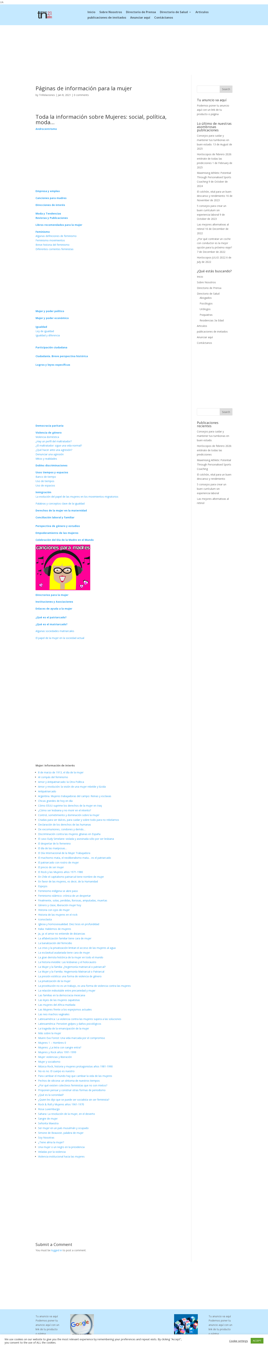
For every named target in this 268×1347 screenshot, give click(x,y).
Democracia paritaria (49, 425)
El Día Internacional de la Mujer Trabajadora (64, 853)
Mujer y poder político (50, 311)
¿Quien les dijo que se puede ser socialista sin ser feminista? (73, 1099)
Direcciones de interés (50, 205)
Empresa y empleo (48, 191)
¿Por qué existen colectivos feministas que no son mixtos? (72, 1085)
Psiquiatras (206, 314)
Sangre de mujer (48, 1118)
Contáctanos (163, 18)
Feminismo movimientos (50, 240)
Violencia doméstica (47, 437)
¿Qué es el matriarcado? (51, 624)
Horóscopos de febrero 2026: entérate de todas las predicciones (214, 158)
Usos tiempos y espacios (52, 472)
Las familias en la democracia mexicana (61, 995)
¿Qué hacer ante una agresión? (54, 450)
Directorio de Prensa (141, 12)
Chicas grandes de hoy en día (55, 801)
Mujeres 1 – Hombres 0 (52, 1042)
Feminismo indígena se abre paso (58, 891)
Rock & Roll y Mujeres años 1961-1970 (61, 1104)
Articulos (202, 12)
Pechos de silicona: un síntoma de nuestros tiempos (69, 1080)
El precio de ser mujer (51, 867)
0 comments (81, 95)
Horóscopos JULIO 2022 (211, 257)
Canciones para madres (51, 198)
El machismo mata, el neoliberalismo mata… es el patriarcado (74, 857)
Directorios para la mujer (52, 595)
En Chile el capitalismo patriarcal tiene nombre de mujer (71, 876)
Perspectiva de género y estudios (58, 526)
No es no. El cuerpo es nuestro (56, 1071)
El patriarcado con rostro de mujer (58, 862)
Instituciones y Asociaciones (54, 601)
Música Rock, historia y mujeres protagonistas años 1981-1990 (75, 1066)
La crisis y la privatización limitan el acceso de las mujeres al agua (77, 948)
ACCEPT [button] (257, 1340)
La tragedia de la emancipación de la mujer (63, 1028)
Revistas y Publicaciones (52, 218)
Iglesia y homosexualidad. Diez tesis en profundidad (68, 924)
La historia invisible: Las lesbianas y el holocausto (67, 962)
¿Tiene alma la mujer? (51, 1142)
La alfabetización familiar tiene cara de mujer (64, 938)
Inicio (91, 12)
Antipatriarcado (47, 791)
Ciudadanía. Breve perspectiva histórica (62, 356)
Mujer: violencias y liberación (55, 1057)
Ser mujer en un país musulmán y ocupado (63, 1128)
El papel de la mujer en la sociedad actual (60, 638)
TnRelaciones (47, 95)
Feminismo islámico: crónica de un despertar (64, 895)
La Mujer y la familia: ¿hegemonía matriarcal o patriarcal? (72, 967)
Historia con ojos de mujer (54, 910)
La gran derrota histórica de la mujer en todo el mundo (70, 957)
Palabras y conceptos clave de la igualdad (60, 503)
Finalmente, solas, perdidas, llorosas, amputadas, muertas (72, 900)
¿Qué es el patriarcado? (51, 617)
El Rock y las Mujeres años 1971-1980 (60, 872)
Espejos (42, 886)
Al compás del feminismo (53, 777)
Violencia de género (49, 432)
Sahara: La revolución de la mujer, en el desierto (66, 1114)
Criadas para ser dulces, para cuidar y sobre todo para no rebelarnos (78, 820)
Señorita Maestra (48, 1123)
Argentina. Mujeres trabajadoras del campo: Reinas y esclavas (74, 796)
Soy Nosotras (46, 1137)
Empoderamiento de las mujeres (57, 533)
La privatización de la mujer (54, 981)
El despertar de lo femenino (54, 843)
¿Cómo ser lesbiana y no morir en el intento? (64, 810)
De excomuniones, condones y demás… (62, 829)
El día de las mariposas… (52, 848)
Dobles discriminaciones (51, 465)
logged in (56, 1250)
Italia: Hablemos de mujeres (54, 929)
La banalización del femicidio (55, 943)
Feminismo (43, 231)
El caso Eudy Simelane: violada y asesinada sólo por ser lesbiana (76, 838)
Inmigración (43, 492)
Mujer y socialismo (49, 1061)
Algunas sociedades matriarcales (55, 631)
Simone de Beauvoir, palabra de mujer (60, 1133)
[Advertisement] (134, 49)
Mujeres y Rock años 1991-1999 (57, 1052)
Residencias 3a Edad (212, 320)
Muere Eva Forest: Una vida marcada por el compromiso (71, 1038)
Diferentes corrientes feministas (54, 249)
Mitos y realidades (46, 458)
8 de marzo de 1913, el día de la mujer (60, 772)
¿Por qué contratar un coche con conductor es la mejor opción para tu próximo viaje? (214, 243)
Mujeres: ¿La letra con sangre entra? (59, 1047)
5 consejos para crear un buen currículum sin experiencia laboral (211, 210)
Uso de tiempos (45, 481)
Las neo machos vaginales (53, 1014)
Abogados (206, 297)
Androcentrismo (46, 129)
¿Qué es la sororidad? (51, 1095)
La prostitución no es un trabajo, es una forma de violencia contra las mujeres (84, 985)
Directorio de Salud (174, 12)
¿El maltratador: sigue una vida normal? (59, 445)
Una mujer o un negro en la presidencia (61, 1147)
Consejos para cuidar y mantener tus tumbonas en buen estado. (213, 140)
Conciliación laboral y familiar (55, 517)
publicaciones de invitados (107, 18)
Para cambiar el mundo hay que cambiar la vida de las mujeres (75, 1076)
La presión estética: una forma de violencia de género (70, 976)
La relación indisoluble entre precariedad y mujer (66, 990)
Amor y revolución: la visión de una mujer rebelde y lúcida (72, 786)
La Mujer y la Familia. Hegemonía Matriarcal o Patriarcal (71, 971)
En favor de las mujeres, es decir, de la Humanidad (68, 881)
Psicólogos (206, 303)
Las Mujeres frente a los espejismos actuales (65, 1009)
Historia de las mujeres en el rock (57, 914)
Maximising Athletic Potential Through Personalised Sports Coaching (214, 177)
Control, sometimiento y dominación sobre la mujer (68, 815)
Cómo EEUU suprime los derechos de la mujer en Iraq (70, 805)
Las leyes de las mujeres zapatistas (59, 1000)
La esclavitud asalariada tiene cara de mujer (64, 952)
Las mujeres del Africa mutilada (56, 1004)
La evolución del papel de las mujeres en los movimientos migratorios (77, 496)
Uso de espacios (45, 485)
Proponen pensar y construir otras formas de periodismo (72, 1090)
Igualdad (41, 326)
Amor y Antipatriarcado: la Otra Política (61, 782)
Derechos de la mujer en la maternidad (61, 510)
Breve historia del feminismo (52, 244)
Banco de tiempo (46, 476)
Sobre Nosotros (110, 12)
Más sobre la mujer (49, 1033)
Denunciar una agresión (50, 454)
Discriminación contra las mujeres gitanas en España (69, 834)
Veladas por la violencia (52, 1151)
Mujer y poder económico (52, 318)
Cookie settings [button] (238, 1340)
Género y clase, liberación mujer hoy (59, 905)
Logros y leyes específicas (53, 364)
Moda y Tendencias (48, 213)
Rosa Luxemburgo (49, 1109)
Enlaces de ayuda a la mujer (54, 608)
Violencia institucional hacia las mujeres (61, 1156)
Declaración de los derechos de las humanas (64, 824)
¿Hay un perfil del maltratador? (54, 441)
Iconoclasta (45, 919)
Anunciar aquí (140, 18)
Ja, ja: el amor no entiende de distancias (61, 933)
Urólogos (205, 309)
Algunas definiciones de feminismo (56, 236)
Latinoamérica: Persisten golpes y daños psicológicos (69, 1023)
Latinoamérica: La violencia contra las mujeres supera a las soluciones (79, 1019)
